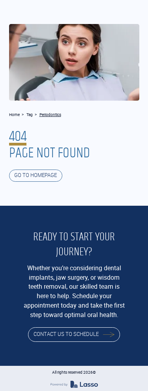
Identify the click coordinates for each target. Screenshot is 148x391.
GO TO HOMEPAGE (35, 175)
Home (14, 114)
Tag (29, 114)
